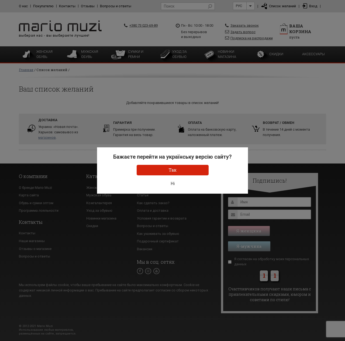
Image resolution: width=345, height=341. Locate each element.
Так (173, 170)
